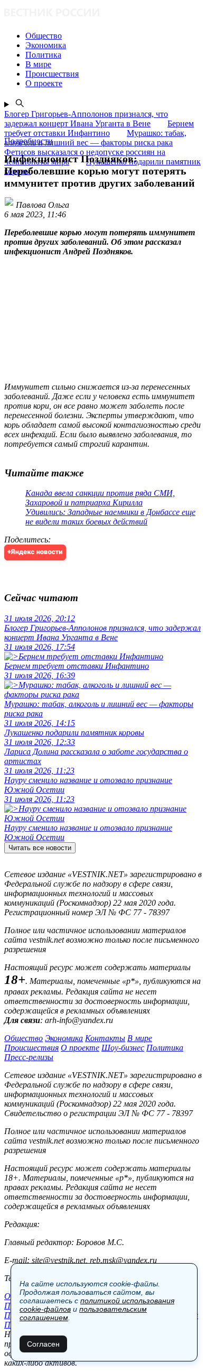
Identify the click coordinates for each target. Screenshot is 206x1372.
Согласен (43, 1344)
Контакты (105, 1038)
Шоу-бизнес (122, 1047)
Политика (164, 1047)
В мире (139, 1038)
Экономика (64, 1038)
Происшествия (31, 1047)
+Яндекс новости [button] (35, 552)
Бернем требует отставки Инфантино (99, 128)
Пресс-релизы (28, 1057)
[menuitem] (113, 36)
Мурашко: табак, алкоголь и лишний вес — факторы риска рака (95, 137)
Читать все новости (39, 848)
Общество (23, 1038)
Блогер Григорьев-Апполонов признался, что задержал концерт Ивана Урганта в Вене (86, 118)
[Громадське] (103, 13)
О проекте (80, 1047)
